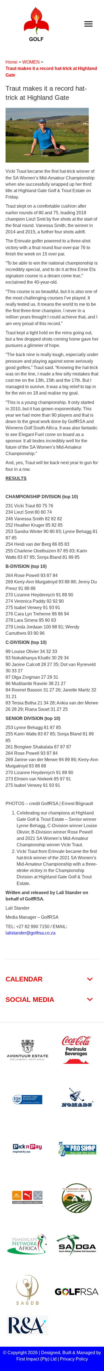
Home (11, 62)
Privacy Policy (74, 1359)
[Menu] (88, 24)
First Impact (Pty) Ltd (36, 1359)
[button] (52, 979)
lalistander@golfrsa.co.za (30, 933)
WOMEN (31, 62)
